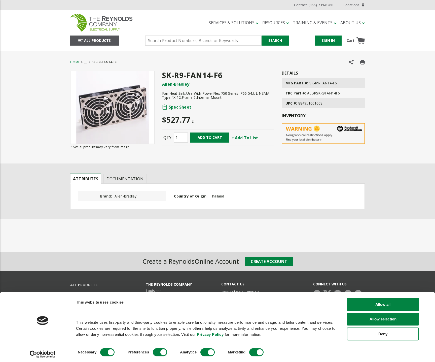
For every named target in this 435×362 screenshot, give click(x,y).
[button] (234, 22)
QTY (167, 137)
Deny (382, 334)
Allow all (382, 304)
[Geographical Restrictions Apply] (323, 133)
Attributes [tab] (85, 178)
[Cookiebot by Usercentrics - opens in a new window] (43, 354)
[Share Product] (351, 62)
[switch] (160, 352)
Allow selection (383, 319)
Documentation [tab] (124, 178)
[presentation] (85, 179)
